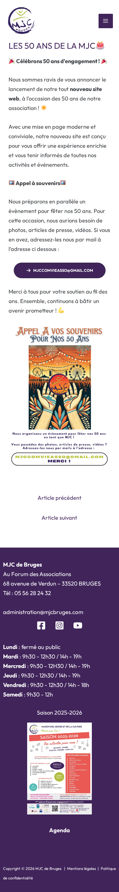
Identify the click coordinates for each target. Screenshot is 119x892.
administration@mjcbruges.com (43, 612)
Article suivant (59, 517)
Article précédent (59, 497)
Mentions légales (81, 868)
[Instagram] (59, 625)
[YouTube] (77, 625)
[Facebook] (41, 625)
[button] (60, 270)
